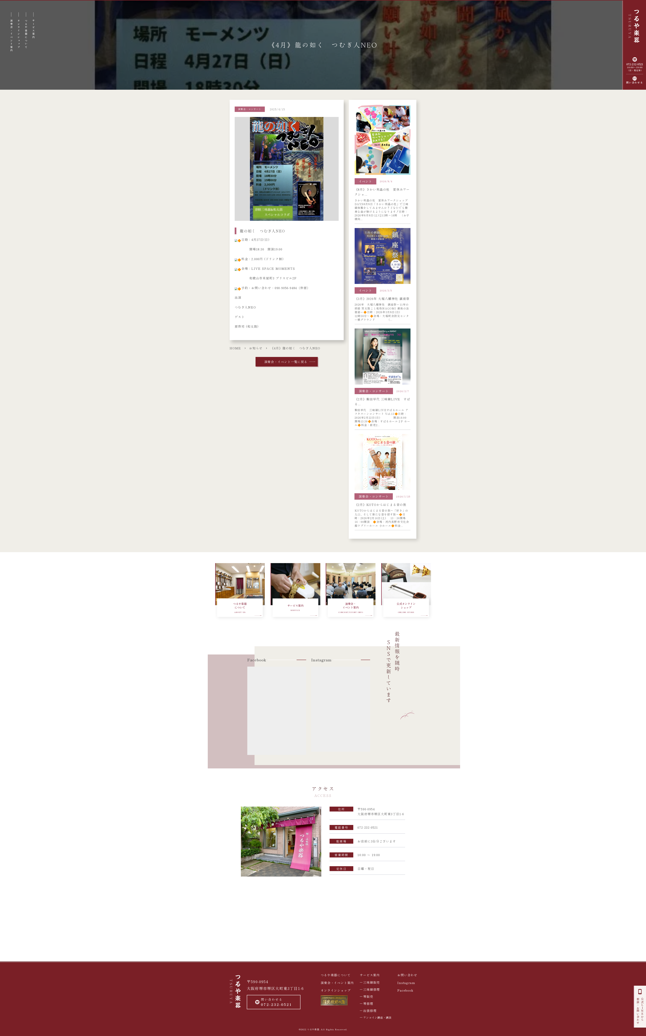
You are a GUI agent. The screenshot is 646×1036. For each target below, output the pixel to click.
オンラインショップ (336, 990)
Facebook (405, 990)
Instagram (406, 982)
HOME (235, 348)
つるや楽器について (336, 975)
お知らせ (255, 348)
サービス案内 (370, 975)
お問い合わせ (407, 975)
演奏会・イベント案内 (337, 982)
